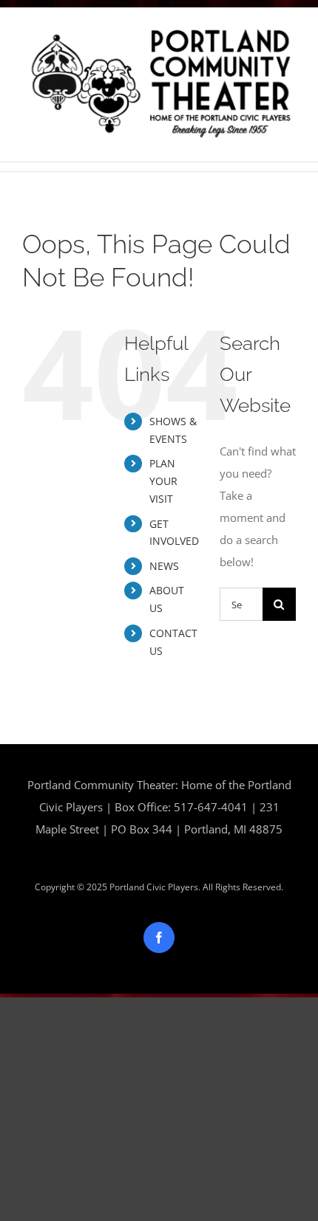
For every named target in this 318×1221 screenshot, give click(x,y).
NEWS (164, 566)
